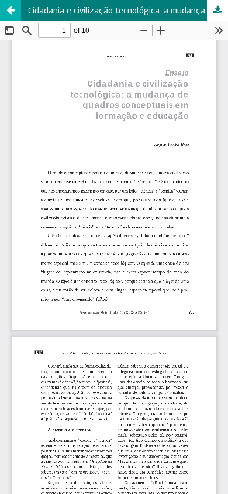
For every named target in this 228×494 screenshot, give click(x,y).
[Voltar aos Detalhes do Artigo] (10, 10)
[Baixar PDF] (217, 10)
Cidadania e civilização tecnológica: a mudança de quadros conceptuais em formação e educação (128, 10)
